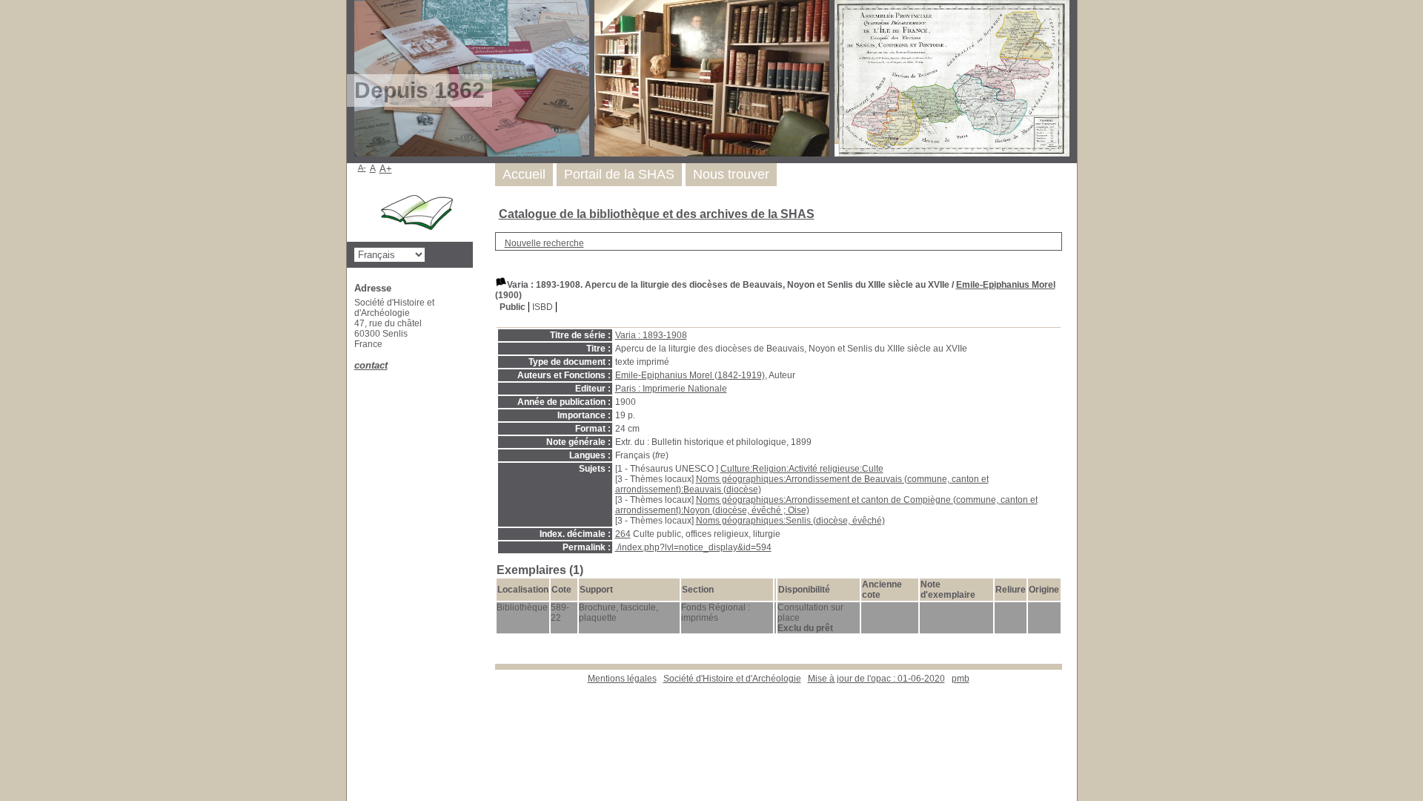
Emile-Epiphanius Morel (1005, 285)
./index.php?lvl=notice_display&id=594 (693, 547)
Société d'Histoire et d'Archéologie (732, 678)
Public (512, 307)
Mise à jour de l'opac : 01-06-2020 (876, 678)
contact (371, 365)
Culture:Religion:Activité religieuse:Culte (801, 469)
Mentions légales (622, 678)
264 (623, 534)
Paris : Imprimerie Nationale (671, 388)
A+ (385, 168)
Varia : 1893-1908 (651, 335)
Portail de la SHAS (619, 174)
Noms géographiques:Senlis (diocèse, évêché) (790, 520)
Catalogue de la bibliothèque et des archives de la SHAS (657, 214)
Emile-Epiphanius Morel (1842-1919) (690, 375)
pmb (960, 678)
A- (362, 167)
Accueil (523, 174)
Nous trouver (731, 174)
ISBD (542, 307)
